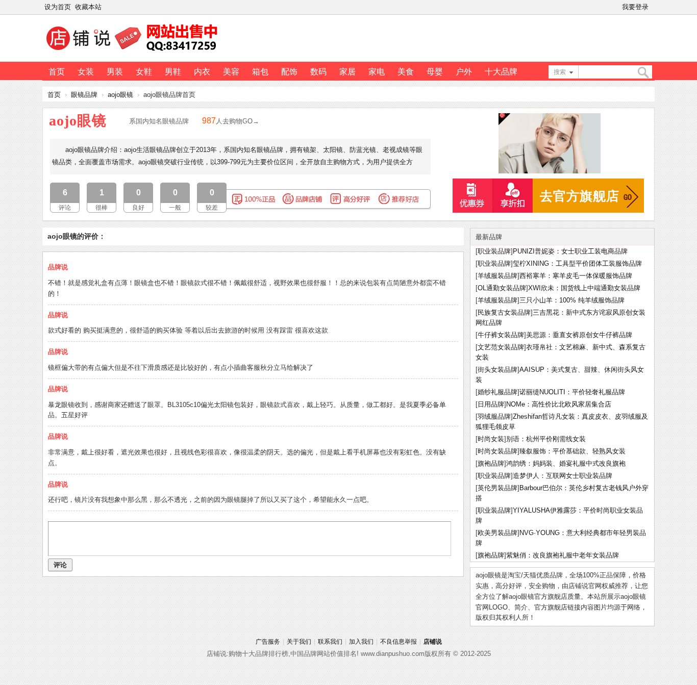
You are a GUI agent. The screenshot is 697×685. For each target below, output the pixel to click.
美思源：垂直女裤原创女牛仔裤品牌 (579, 335)
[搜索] (643, 72)
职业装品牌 (494, 251)
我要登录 (635, 7)
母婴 (435, 71)
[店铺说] (133, 51)
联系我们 (330, 641)
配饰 (289, 71)
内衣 (202, 71)
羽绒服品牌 (494, 416)
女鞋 (144, 71)
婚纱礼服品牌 (497, 392)
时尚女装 (491, 439)
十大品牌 (501, 71)
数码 (318, 71)
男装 (115, 71)
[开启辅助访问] (653, 7)
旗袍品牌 (491, 463)
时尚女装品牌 (497, 451)
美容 (231, 71)
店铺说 (433, 641)
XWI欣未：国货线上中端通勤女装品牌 (584, 288)
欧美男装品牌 (497, 533)
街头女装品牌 (497, 369)
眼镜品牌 (84, 94)
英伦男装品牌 (497, 488)
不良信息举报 (398, 641)
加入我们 (361, 641)
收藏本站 (88, 7)
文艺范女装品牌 (501, 347)
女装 (86, 71)
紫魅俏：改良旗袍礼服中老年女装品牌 (562, 555)
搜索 (560, 71)
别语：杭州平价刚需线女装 (546, 439)
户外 (464, 71)
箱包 (260, 71)
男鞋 (173, 71)
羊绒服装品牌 (497, 276)
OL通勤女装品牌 (502, 288)
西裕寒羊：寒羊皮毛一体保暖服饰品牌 (575, 276)
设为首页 (57, 7)
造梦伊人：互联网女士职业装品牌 (562, 475)
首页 (56, 71)
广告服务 (268, 641)
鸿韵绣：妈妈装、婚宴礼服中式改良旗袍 (566, 463)
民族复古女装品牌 (504, 312)
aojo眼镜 (120, 94)
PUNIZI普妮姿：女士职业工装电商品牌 (570, 251)
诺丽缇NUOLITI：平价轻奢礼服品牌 (572, 392)
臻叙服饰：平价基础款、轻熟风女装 (572, 451)
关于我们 (299, 641)
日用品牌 (491, 404)
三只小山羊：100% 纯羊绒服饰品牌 (572, 300)
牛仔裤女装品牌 (501, 335)
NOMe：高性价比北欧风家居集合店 (558, 404)
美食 (405, 71)
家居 (347, 71)
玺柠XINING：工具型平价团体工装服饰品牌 (577, 263)
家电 (376, 71)
